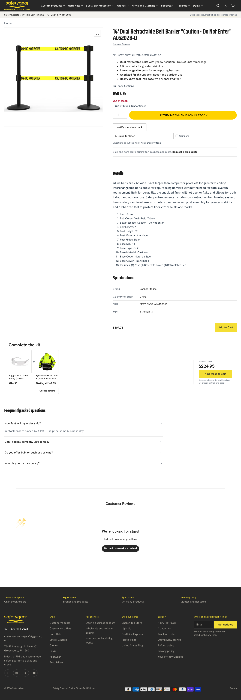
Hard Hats (74, 5)
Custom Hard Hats (60, 628)
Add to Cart (225, 327)
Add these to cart (215, 374)
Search (233, 688)
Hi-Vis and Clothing (143, 5)
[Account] (225, 6)
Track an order (167, 634)
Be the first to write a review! (120, 548)
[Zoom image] (97, 33)
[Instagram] (16, 673)
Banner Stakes (121, 44)
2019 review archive (169, 640)
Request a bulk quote (184, 152)
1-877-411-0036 (18, 629)
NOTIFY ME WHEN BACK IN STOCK (183, 115)
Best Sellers (56, 662)
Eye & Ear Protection (98, 5)
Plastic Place (129, 640)
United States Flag (132, 645)
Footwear (167, 5)
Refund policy (166, 645)
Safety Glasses (58, 640)
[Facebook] (7, 673)
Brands (183, 5)
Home (8, 23)
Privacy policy (166, 651)
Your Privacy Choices (170, 657)
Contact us (164, 628)
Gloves (121, 5)
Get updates (225, 624)
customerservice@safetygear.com (23, 638)
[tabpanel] (53, 77)
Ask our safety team (151, 142)
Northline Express (132, 634)
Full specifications (123, 86)
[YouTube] (34, 673)
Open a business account (100, 623)
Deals (196, 5)
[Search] (218, 6)
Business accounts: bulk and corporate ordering (213, 14)
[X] (25, 673)
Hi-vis (53, 651)
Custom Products (51, 5)
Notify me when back (130, 127)
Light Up (126, 628)
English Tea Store (132, 623)
